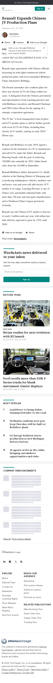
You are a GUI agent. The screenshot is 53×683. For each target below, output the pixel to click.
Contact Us (7, 586)
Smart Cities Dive (32, 613)
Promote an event (32, 597)
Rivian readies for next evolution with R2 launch (26, 334)
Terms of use (23, 669)
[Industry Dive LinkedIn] (4, 562)
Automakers (20, 238)
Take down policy (39, 669)
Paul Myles (13, 34)
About (5, 578)
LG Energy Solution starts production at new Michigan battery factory (27, 438)
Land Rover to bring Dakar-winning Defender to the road (28, 411)
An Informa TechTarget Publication (26, 3)
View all (6, 539)
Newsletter (7, 591)
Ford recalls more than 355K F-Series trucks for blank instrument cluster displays (24, 382)
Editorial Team (8, 582)
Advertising (29, 581)
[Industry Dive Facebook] (10, 562)
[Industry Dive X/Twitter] (15, 562)
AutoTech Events (10, 615)
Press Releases (9, 603)
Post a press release (21, 539)
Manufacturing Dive (33, 609)
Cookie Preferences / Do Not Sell (18, 672)
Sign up (40, 9)
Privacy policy (8, 669)
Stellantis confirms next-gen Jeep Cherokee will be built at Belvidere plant (28, 424)
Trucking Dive (30, 622)
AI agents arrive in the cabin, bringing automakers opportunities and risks (27, 453)
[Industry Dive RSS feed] (21, 562)
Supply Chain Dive (32, 617)
